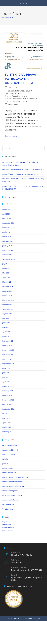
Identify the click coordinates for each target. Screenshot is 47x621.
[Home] (3, 17)
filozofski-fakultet (8, 454)
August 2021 (7, 368)
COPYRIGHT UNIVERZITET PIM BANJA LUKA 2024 (23, 618)
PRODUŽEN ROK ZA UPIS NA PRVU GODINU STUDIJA (21, 174)
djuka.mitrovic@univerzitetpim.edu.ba (26, 578)
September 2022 (8, 309)
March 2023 (6, 282)
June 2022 (6, 323)
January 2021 (7, 395)
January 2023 (7, 291)
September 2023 (8, 259)
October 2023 (7, 255)
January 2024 (7, 246)
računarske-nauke (20, 98)
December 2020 (8, 400)
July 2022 (5, 318)
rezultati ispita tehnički (10, 500)
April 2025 (6, 214)
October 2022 (7, 305)
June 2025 (6, 209)
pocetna (16, 96)
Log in (4, 522)
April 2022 (6, 332)
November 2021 (8, 354)
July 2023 (5, 264)
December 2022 (8, 295)
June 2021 (6, 373)
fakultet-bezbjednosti (10, 450)
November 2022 (8, 300)
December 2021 (8, 350)
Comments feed (8, 528)
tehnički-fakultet (8, 504)
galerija (5, 459)
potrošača (10, 17)
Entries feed (6, 525)
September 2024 (8, 223)
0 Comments (13, 104)
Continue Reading (12, 136)
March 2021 (6, 386)
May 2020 (6, 418)
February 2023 (7, 286)
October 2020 (7, 404)
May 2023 (6, 273)
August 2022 (7, 314)
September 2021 (8, 363)
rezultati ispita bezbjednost (12, 482)
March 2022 (6, 336)
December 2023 (8, 250)
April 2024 (6, 232)
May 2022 (6, 327)
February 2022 (7, 341)
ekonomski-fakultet (16, 91)
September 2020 (8, 409)
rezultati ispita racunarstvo (12, 495)
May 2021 (6, 377)
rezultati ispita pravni (10, 491)
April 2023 (6, 277)
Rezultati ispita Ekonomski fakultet (15, 486)
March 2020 (6, 427)
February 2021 (7, 391)
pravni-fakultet (7, 468)
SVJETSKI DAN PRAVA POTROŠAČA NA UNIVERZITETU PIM (20, 78)
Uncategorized (19, 101)
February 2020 (7, 432)
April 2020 (6, 422)
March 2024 (6, 236)
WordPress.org (7, 530)
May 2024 (6, 227)
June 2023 (6, 268)
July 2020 (5, 413)
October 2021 (7, 359)
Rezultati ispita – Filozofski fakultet (15, 477)
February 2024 (7, 241)
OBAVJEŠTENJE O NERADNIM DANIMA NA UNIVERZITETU (23, 169)
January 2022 (7, 345)
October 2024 (7, 218)
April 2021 (6, 382)
